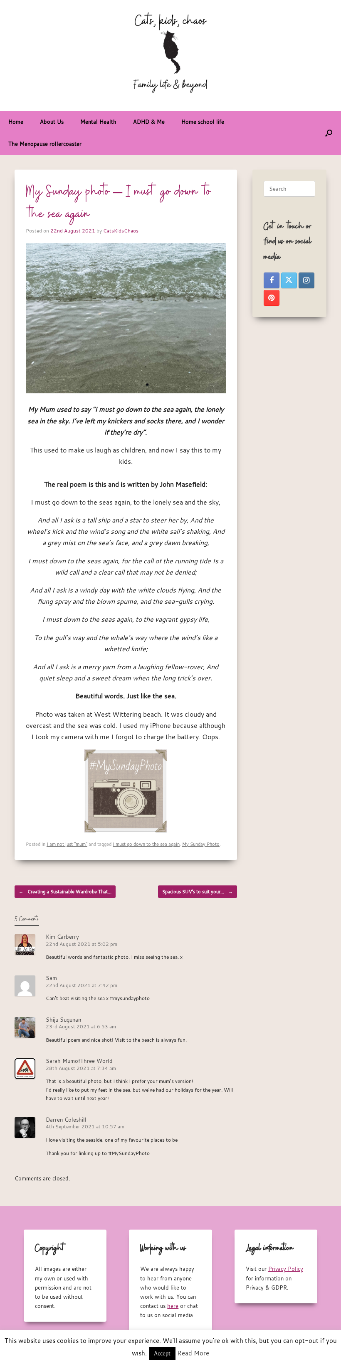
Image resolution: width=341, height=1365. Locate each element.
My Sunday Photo (201, 844)
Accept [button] (162, 1353)
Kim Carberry (62, 936)
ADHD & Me (149, 121)
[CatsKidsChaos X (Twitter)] (289, 280)
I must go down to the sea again (146, 844)
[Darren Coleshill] (125, 790)
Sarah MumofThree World (79, 1061)
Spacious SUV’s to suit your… (197, 892)
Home (15, 121)
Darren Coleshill (66, 1119)
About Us (52, 121)
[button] (328, 133)
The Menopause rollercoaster (45, 144)
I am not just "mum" (67, 844)
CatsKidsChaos (120, 230)
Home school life (202, 121)
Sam (51, 978)
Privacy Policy (285, 1268)
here (172, 1306)
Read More (193, 1353)
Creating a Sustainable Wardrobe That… (65, 892)
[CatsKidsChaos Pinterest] (271, 298)
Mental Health (98, 121)
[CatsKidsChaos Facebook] (271, 280)
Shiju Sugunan (63, 1019)
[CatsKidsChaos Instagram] (306, 280)
